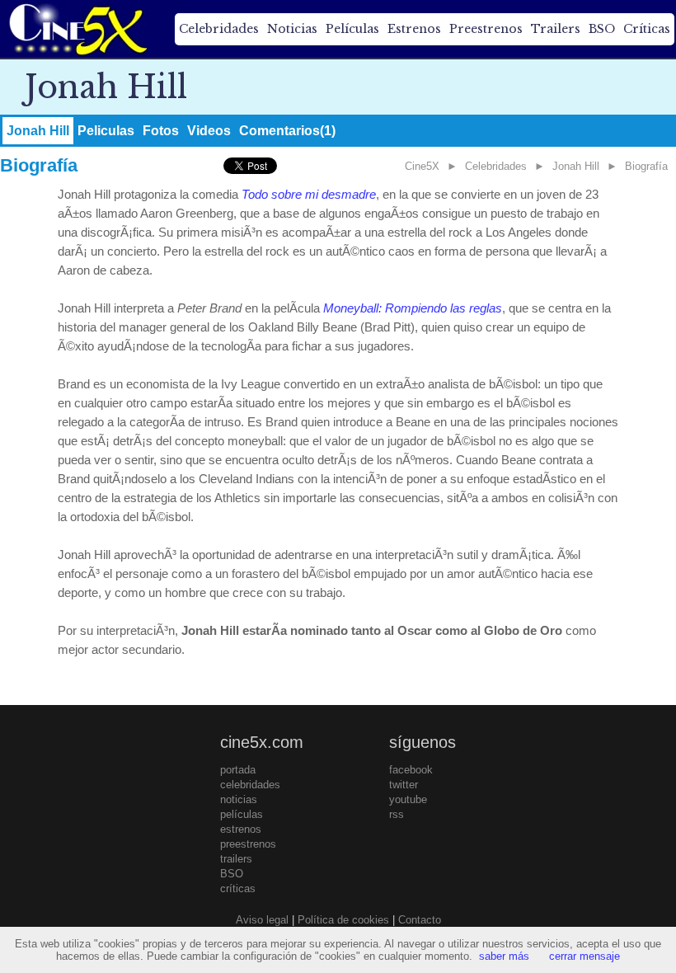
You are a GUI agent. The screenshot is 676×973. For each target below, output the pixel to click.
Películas (352, 28)
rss (396, 814)
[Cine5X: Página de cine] (77, 29)
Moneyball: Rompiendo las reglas (412, 308)
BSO (602, 28)
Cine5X (422, 166)
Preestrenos (486, 28)
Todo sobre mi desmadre (309, 194)
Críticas (646, 28)
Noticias (292, 28)
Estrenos (414, 28)
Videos (209, 131)
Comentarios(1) (287, 131)
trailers (236, 859)
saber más (504, 956)
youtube (408, 799)
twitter (403, 784)
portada (238, 770)
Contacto (419, 920)
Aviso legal (262, 920)
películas (241, 814)
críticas (238, 888)
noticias (238, 799)
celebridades (250, 784)
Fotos (161, 131)
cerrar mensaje (584, 956)
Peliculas (105, 131)
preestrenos (248, 844)
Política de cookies (343, 920)
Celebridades (219, 28)
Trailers (555, 28)
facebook (411, 770)
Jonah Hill (38, 131)
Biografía (646, 166)
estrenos (240, 829)
